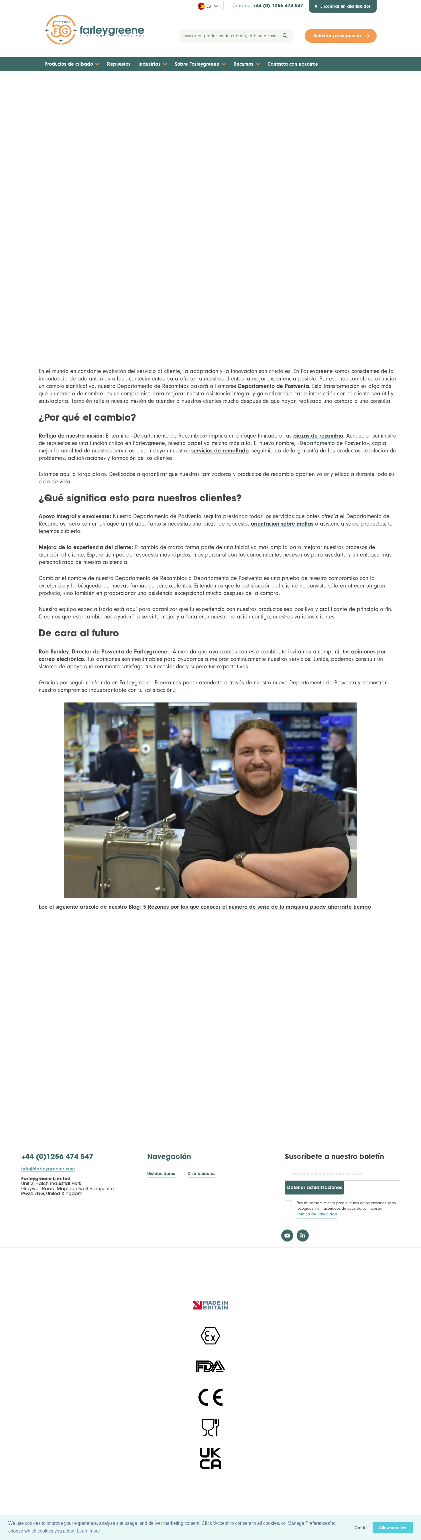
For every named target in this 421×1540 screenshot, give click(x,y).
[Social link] (287, 1235)
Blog (216, 82)
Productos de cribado (68, 64)
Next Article (359, 82)
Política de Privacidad (316, 1214)
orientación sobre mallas (282, 523)
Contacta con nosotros (292, 64)
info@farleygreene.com (48, 1169)
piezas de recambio (318, 435)
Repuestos (119, 64)
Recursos (243, 64)
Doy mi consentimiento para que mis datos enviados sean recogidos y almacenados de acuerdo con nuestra (346, 1209)
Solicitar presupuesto (337, 36)
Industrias (149, 64)
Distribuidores (161, 1173)
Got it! (361, 1527)
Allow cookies (392, 1527)
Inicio (199, 82)
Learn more (88, 1531)
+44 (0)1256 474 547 (57, 1157)
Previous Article (65, 82)
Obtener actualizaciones (314, 1187)
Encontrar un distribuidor (345, 6)
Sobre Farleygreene (197, 64)
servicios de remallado (220, 450)
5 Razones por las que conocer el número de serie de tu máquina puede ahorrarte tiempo (257, 906)
